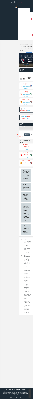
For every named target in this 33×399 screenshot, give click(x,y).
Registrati (27, 134)
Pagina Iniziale (23, 44)
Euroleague (29, 46)
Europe (23, 46)
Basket (30, 44)
